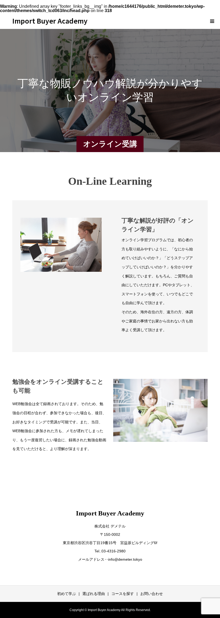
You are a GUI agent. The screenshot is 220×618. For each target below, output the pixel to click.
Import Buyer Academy (49, 20)
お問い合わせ (151, 593)
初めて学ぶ (66, 593)
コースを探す (122, 593)
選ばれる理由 (93, 593)
